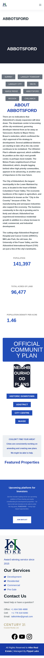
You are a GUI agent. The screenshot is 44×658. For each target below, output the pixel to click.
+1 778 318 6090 (19, 613)
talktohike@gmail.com (22, 616)
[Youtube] (22, 637)
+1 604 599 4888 (19, 609)
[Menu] (40, 5)
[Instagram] (29, 637)
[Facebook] (15, 637)
